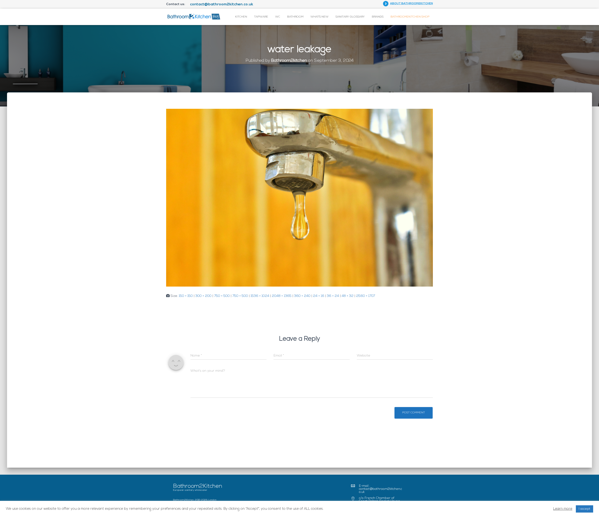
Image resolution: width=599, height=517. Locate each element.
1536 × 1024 (260, 296)
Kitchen (241, 16)
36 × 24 (333, 296)
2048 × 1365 (282, 296)
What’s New (319, 16)
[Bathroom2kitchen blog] (194, 17)
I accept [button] (584, 508)
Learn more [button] (562, 509)
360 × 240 (302, 296)
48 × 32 (348, 296)
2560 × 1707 (365, 296)
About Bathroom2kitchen (411, 3)
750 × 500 (222, 296)
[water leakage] (299, 198)
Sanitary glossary (350, 16)
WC (277, 16)
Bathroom (295, 16)
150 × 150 (186, 296)
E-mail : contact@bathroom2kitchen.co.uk (380, 489)
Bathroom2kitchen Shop (410, 16)
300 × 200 (203, 296)
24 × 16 (318, 296)
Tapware (261, 16)
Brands (378, 16)
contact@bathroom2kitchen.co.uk (221, 4)
